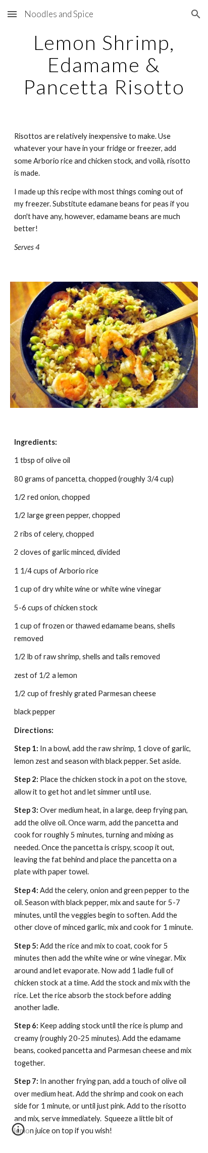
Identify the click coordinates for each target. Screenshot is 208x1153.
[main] (104, 64)
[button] (12, 14)
